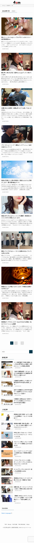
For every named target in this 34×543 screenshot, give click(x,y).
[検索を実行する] (31, 351)
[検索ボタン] (32, 2)
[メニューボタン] (2, 2)
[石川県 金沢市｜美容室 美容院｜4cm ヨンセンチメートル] (17, 2)
